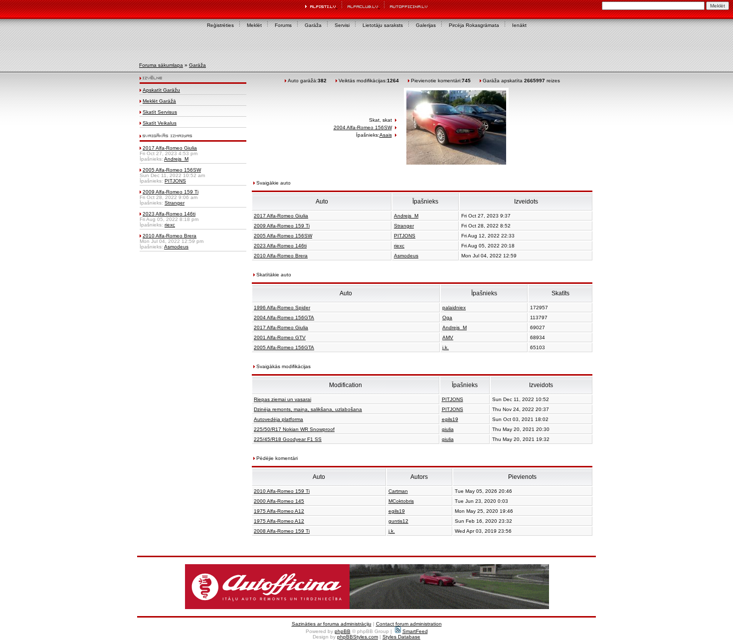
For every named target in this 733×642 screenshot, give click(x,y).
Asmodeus (176, 246)
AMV (447, 337)
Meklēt (254, 25)
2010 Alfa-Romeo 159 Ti (282, 491)
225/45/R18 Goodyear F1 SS (288, 439)
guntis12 (398, 521)
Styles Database (401, 637)
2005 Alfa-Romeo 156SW (172, 170)
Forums (283, 25)
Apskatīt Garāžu (161, 90)
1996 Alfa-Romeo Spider (282, 307)
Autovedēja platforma (278, 419)
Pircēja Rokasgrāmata (474, 25)
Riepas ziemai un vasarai (282, 399)
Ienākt (519, 25)
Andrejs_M (176, 159)
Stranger (174, 203)
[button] (367, 587)
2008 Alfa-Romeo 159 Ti (282, 531)
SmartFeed (415, 631)
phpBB (343, 631)
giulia (448, 429)
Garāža (313, 25)
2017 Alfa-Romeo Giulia (170, 148)
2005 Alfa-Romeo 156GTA (284, 347)
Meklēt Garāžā (159, 101)
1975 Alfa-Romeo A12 (279, 511)
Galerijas (426, 25)
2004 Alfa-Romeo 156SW (363, 127)
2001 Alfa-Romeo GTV (280, 337)
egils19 (450, 419)
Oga (447, 317)
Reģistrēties (220, 25)
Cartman (398, 491)
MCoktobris (401, 501)
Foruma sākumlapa (161, 65)
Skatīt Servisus (160, 112)
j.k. (445, 347)
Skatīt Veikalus (160, 123)
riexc (170, 224)
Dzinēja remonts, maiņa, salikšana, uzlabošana (308, 409)
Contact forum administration (409, 624)
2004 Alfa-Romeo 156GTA (284, 317)
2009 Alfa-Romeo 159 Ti (170, 192)
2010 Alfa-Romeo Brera (169, 235)
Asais (385, 135)
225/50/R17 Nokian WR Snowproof (294, 429)
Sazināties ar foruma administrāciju (331, 624)
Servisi (342, 25)
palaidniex (454, 307)
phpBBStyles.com (357, 637)
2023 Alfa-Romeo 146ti (169, 213)
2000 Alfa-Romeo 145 (279, 501)
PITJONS (175, 181)
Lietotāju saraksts (383, 25)
